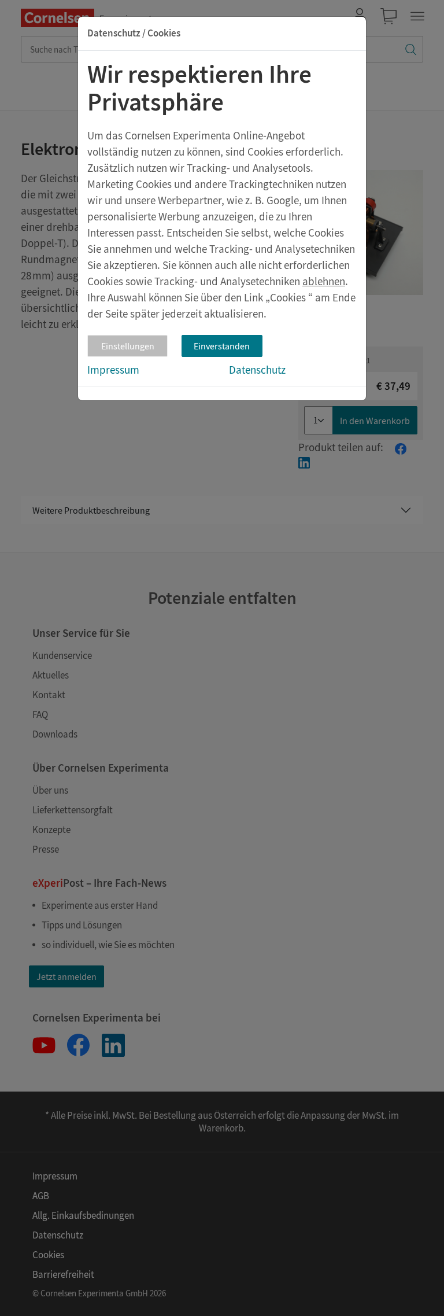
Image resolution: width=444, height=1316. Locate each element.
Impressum (113, 370)
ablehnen (323, 281)
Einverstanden (222, 346)
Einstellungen (127, 346)
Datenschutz (257, 370)
